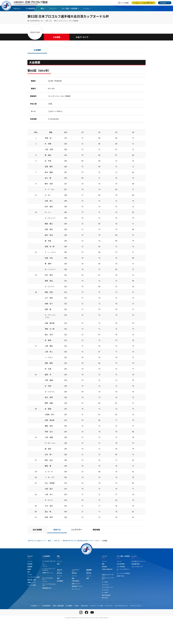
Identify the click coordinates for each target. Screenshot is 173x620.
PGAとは (30, 556)
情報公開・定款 (31, 580)
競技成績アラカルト (77, 586)
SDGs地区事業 (120, 564)
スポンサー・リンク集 (97, 605)
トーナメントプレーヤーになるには (48, 569)
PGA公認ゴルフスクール (138, 561)
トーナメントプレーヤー (48, 562)
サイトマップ (108, 605)
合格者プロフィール (47, 573)
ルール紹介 (105, 582)
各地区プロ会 (120, 576)
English (77, 605)
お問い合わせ (84, 605)
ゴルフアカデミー (137, 566)
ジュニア (104, 556)
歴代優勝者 (60, 581)
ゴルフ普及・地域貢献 (123, 556)
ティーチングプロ (47, 578)
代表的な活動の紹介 (107, 569)
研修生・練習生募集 (58, 605)
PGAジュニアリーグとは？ (108, 578)
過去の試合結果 (106, 595)
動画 (58, 564)
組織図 (29, 569)
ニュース (29, 561)
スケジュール (105, 584)
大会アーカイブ (82, 37)
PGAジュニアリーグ (107, 574)
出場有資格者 (75, 581)
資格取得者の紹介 (47, 588)
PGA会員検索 (46, 605)
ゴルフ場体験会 (121, 566)
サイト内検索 (124, 3)
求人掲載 (69, 605)
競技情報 (96, 530)
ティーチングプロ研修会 (123, 573)
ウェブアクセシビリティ (121, 605)
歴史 (28, 572)
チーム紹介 (105, 592)
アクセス (29, 574)
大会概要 (37, 50)
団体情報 (29, 564)
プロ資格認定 (46, 556)
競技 (58, 556)
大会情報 (56, 37)
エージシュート (76, 589)
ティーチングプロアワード (123, 569)
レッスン (134, 556)
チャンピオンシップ (107, 587)
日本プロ (57, 530)
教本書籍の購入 (136, 564)
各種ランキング (76, 583)
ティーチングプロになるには (48, 584)
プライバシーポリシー (136, 605)
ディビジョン (105, 590)
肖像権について (31, 582)
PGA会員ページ (165, 3)
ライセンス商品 (31, 585)
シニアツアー (76, 530)
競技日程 (59, 573)
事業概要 (29, 566)
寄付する (143, 3)
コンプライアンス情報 (33, 577)
